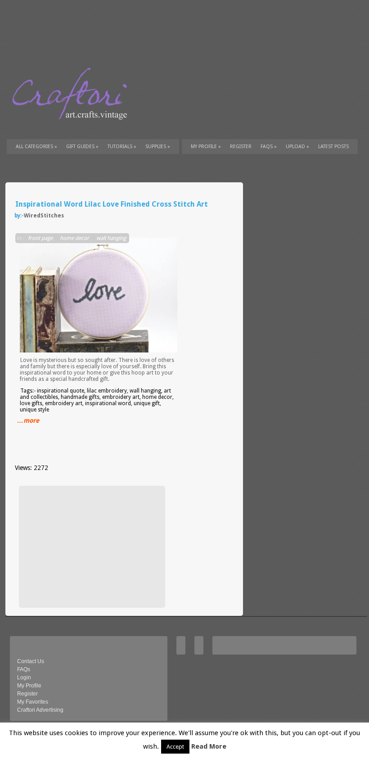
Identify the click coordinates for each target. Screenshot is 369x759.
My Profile (206, 146)
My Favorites (32, 702)
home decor (74, 238)
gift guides (82, 146)
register (241, 146)
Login (24, 677)
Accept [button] (175, 746)
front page (40, 238)
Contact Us (30, 661)
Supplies (157, 146)
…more (28, 420)
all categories (36, 146)
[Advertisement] (90, 546)
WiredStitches (44, 215)
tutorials (122, 146)
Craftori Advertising (40, 710)
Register (27, 694)
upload (297, 146)
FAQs (269, 146)
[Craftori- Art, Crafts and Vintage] (72, 128)
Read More (208, 746)
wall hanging (111, 238)
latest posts (333, 146)
